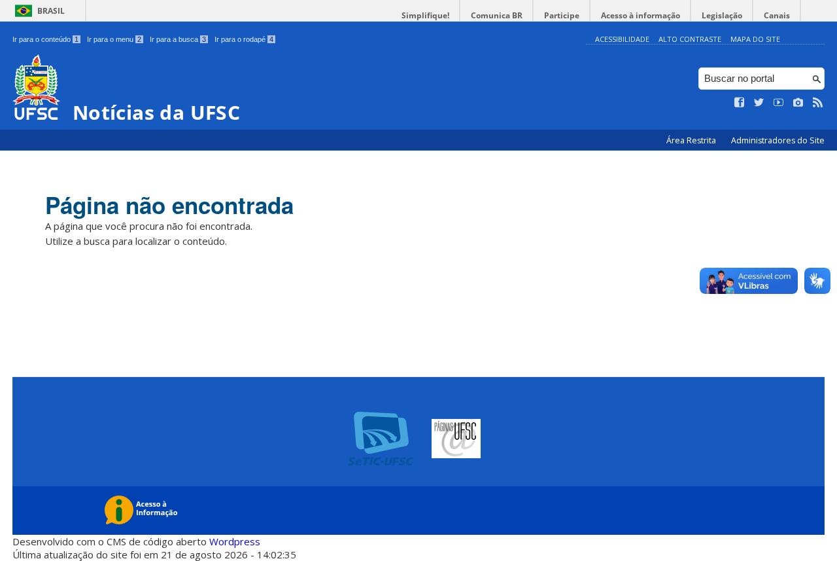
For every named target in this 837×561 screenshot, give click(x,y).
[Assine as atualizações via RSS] (818, 103)
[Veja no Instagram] (798, 103)
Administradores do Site (778, 140)
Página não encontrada (169, 205)
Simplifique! (425, 15)
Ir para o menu (114, 39)
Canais (777, 15)
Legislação (722, 15)
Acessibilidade (622, 39)
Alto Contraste (689, 39)
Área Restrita (692, 140)
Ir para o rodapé (243, 39)
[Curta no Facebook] (739, 103)
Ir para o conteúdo (45, 39)
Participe (561, 15)
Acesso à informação (640, 15)
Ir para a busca (178, 39)
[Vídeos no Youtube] (779, 103)
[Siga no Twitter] (759, 103)
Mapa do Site (755, 39)
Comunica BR (496, 15)
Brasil (51, 10)
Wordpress (234, 541)
